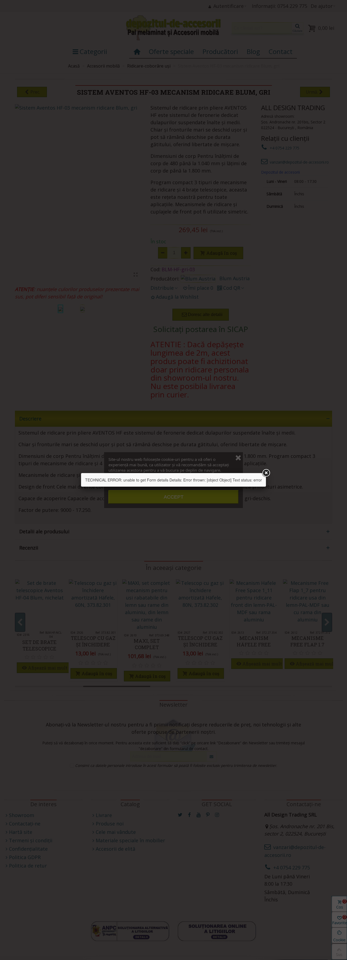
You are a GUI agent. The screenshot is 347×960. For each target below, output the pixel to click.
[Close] (266, 473)
